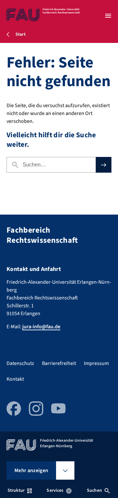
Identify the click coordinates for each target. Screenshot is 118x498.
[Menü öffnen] (108, 16)
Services (55, 490)
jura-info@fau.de (41, 326)
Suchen (94, 490)
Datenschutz (20, 363)
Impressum (96, 363)
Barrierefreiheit (59, 363)
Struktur (16, 490)
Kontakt (15, 379)
